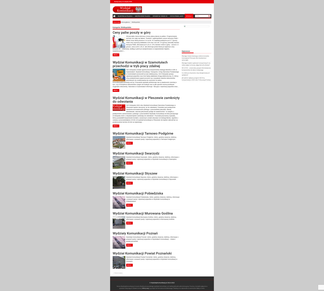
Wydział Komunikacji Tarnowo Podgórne (143, 133)
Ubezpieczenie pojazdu (142, 16)
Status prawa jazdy (176, 16)
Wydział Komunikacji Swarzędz (136, 153)
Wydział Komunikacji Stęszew (135, 173)
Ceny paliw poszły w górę (132, 33)
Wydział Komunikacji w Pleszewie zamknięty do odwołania (146, 100)
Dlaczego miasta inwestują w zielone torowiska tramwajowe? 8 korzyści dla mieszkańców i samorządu (195, 58)
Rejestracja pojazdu (125, 16)
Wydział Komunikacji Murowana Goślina (143, 213)
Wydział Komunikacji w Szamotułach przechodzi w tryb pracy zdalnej (140, 64)
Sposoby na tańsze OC (160, 16)
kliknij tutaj (145, 288)
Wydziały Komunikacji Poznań (135, 233)
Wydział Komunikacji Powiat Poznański (142, 253)
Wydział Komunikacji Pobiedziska (138, 193)
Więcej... (115, 54)
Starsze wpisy (118, 273)
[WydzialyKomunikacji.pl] (114, 16)
